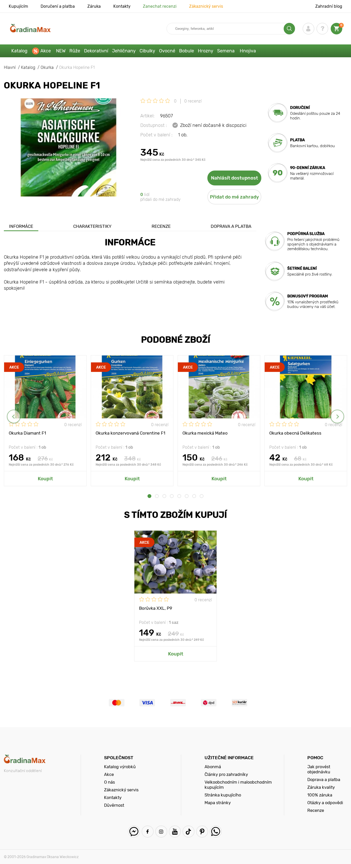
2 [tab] (157, 496)
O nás (109, 782)
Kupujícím (18, 6)
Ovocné (167, 51)
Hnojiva (248, 51)
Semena (226, 51)
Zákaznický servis (206, 6)
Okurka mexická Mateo (205, 433)
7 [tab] (194, 496)
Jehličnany (124, 51)
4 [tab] (172, 496)
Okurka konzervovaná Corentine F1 (130, 433)
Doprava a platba (231, 226)
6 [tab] (187, 496)
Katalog (19, 51)
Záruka (94, 6)
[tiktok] (188, 831)
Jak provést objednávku (318, 769)
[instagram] (161, 831)
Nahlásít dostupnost (234, 178)
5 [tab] (179, 496)
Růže (74, 51)
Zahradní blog (328, 6)
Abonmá (213, 766)
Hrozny (205, 51)
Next (337, 416)
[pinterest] (202, 831)
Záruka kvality (321, 787)
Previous (14, 416)
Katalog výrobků (120, 766)
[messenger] (134, 831)
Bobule (186, 51)
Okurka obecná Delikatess (295, 433)
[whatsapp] (216, 831)
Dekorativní (96, 51)
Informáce (21, 226)
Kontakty (122, 6)
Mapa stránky (218, 802)
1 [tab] (149, 496)
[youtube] (175, 831)
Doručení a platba (58, 6)
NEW (61, 51)
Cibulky (147, 51)
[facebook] (148, 831)
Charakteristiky (92, 226)
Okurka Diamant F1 (27, 433)
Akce (45, 51)
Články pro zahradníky (226, 774)
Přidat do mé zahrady (234, 197)
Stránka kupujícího (223, 794)
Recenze (161, 226)
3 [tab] (164, 496)
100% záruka (319, 794)
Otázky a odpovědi (325, 802)
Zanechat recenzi (160, 6)
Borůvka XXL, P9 (155, 608)
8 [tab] (202, 496)
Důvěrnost (114, 805)
